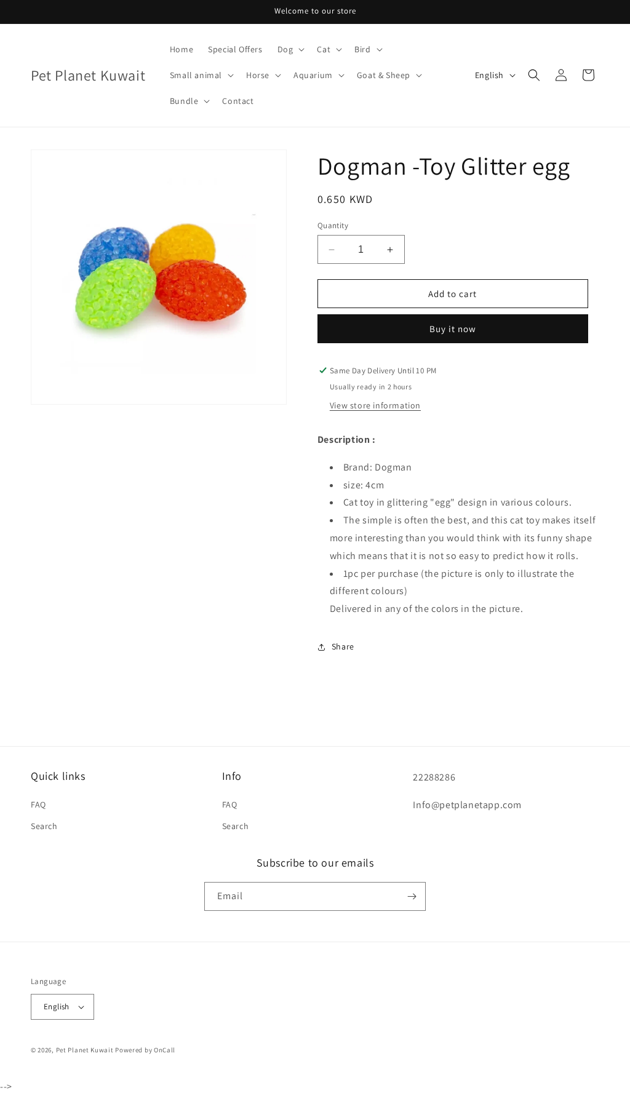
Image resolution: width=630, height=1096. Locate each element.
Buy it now (452, 329)
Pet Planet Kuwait (85, 1050)
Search (44, 826)
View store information (375, 405)
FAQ (38, 804)
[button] (290, 49)
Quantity (332, 225)
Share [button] (343, 646)
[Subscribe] (411, 896)
